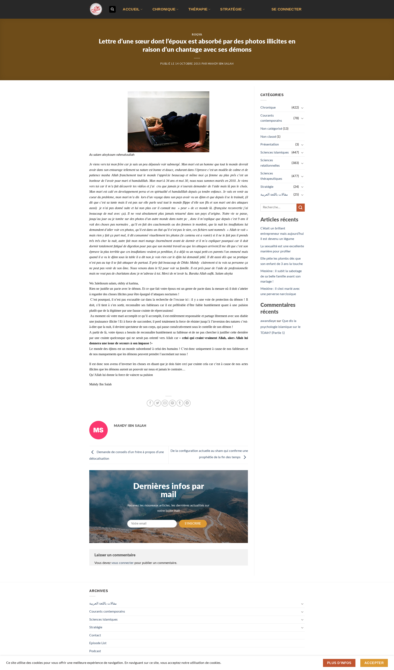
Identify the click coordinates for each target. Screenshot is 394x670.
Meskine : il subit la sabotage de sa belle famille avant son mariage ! (281, 276)
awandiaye (268, 321)
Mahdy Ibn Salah (221, 64)
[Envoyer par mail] (164, 403)
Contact (95, 635)
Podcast (95, 651)
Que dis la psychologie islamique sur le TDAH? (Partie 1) (280, 326)
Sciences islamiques (274, 152)
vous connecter (122, 563)
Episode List (98, 643)
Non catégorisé (271, 128)
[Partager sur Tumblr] (179, 403)
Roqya (197, 34)
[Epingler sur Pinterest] (172, 403)
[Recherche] (112, 9)
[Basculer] (302, 107)
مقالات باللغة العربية (274, 194)
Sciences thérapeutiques (271, 176)
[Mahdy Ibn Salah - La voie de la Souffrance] (96, 9)
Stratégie (231, 9)
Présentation (269, 144)
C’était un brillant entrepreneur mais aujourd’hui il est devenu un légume (282, 234)
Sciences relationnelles (270, 163)
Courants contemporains (271, 118)
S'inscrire (193, 523)
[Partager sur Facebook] (150, 403)
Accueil (131, 9)
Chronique (164, 9)
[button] (286, 9)
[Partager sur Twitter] (157, 403)
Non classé (268, 136)
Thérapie (198, 9)
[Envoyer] (301, 208)
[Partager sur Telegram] (187, 403)
